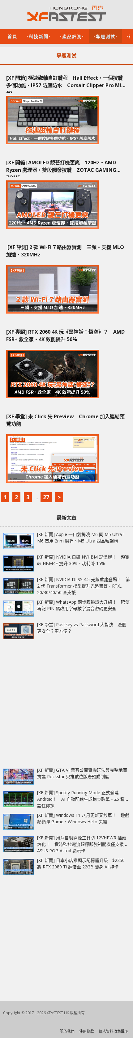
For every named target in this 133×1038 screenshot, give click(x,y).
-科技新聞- (39, 36)
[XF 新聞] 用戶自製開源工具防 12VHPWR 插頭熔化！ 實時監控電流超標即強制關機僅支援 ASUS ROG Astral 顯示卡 (81, 844)
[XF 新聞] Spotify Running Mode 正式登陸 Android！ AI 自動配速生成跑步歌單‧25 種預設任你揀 (83, 799)
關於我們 (67, 1031)
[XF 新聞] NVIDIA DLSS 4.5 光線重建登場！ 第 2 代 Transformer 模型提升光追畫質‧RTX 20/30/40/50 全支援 (83, 585)
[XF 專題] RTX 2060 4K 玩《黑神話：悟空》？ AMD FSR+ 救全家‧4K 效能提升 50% (65, 335)
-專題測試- (105, 36)
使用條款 (86, 1031)
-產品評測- (72, 36)
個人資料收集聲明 (113, 1031)
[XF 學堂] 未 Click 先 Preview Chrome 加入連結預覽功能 (65, 420)
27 (46, 497)
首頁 (12, 36)
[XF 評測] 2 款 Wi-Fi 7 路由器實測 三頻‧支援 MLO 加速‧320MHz (65, 251)
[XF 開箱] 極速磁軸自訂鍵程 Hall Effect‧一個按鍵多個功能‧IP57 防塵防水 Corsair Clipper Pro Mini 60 (66, 83)
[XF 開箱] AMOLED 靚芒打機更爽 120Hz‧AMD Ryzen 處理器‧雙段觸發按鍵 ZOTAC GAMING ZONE (61, 168)
